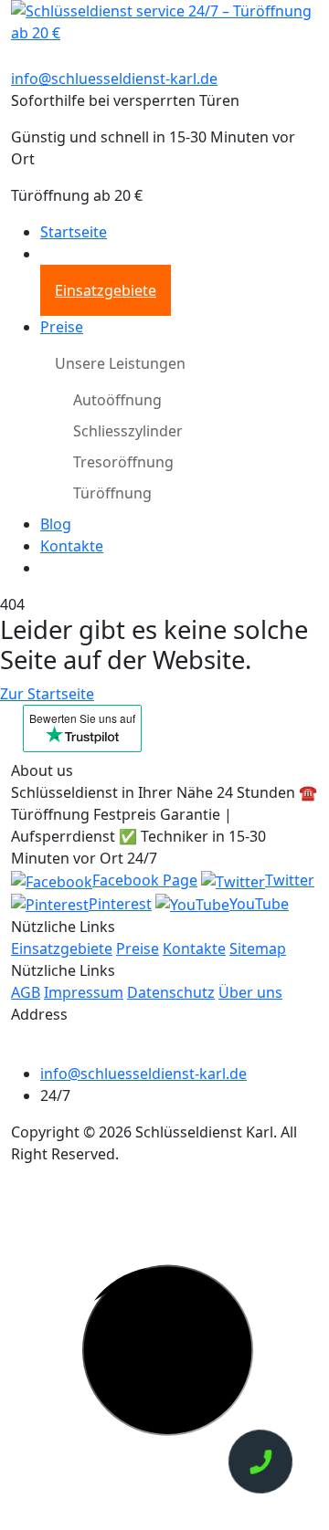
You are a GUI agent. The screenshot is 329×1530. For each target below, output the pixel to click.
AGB (25, 992)
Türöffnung (112, 493)
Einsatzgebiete (105, 290)
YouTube (259, 904)
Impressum (83, 992)
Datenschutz (171, 992)
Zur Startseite (47, 694)
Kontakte (71, 546)
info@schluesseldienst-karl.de (114, 78)
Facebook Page (144, 880)
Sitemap (257, 948)
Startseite (73, 232)
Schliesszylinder (128, 431)
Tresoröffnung (123, 462)
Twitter (289, 880)
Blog (55, 524)
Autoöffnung (117, 400)
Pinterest (120, 904)
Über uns (250, 992)
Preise (61, 327)
